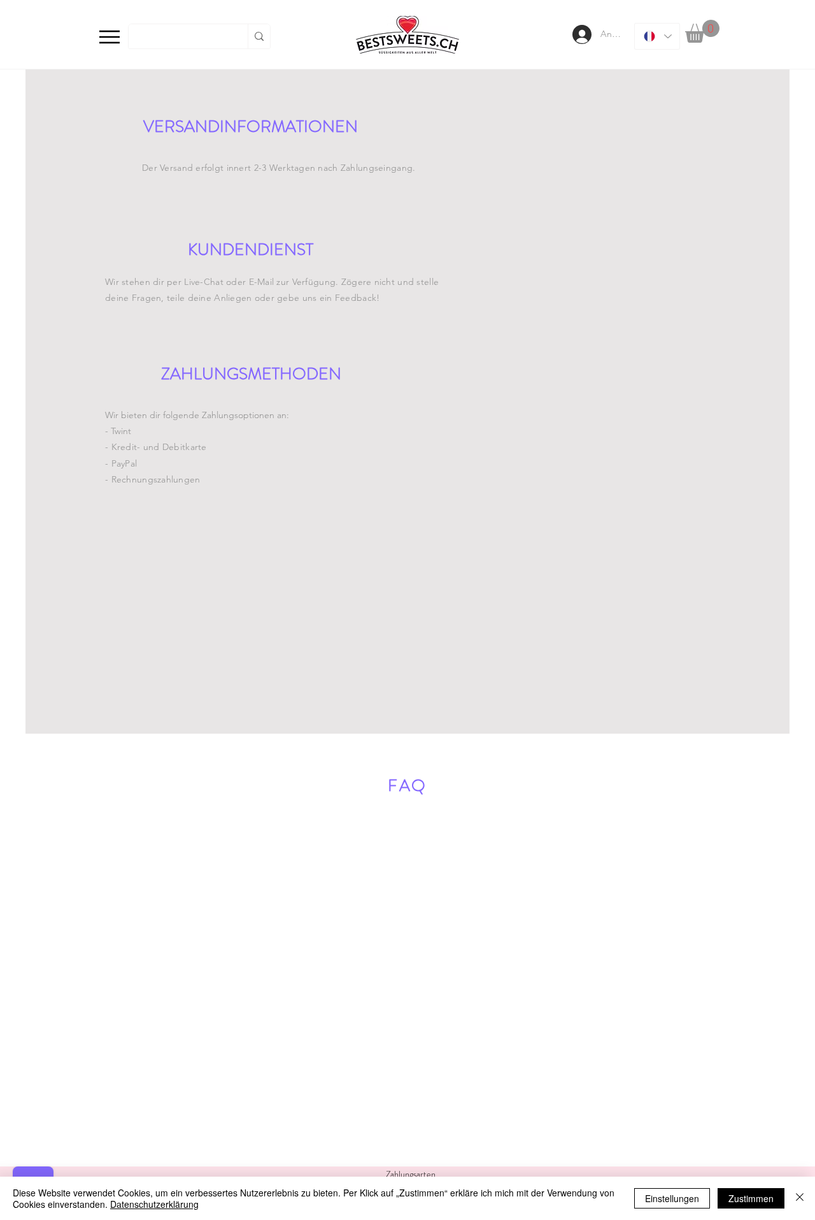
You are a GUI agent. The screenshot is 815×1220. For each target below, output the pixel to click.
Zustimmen (751, 1198)
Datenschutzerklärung (154, 1204)
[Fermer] (799, 1198)
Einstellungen (672, 1198)
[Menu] (110, 36)
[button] (702, 31)
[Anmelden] (580, 34)
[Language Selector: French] (657, 36)
